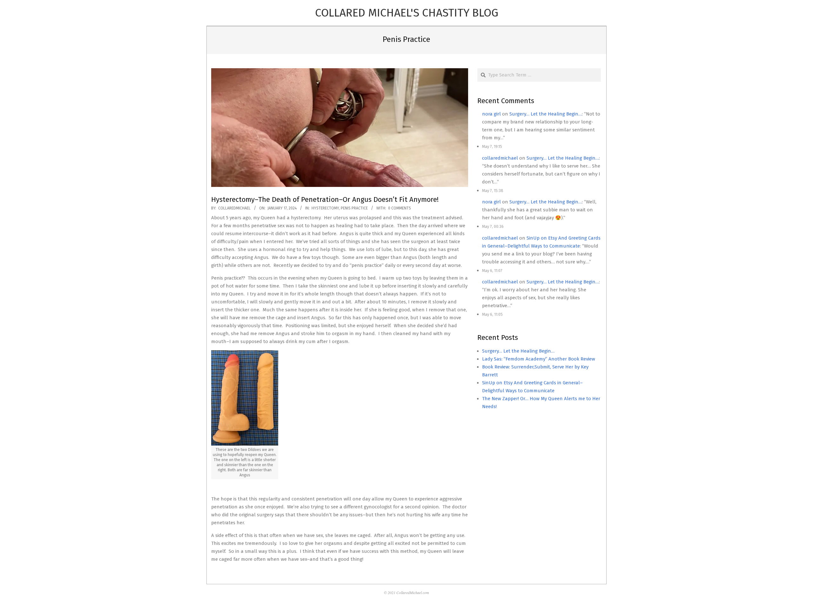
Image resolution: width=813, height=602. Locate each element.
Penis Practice (354, 208)
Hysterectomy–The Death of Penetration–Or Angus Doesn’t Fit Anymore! (325, 199)
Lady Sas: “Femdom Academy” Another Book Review (538, 359)
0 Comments (399, 208)
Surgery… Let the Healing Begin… (545, 114)
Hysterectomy (325, 208)
